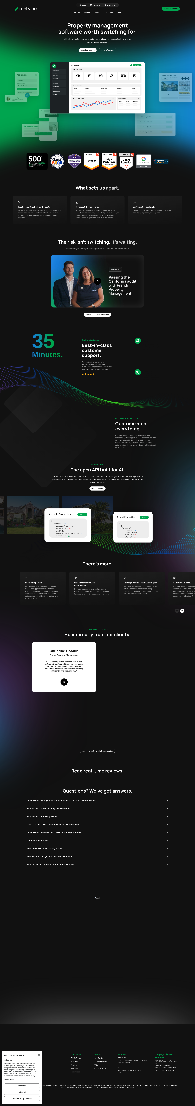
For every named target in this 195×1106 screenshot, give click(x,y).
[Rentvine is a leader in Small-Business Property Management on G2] (109, 161)
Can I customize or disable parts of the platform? (53, 893)
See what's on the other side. (97, 314)
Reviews (97, 12)
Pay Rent (96, 5)
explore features (107, 50)
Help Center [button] (111, 5)
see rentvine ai (97, 515)
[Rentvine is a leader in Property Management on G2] (91, 161)
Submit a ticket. (157, 977)
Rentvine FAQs (97, 943)
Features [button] (76, 12)
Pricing (87, 12)
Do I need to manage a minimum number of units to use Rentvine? (61, 869)
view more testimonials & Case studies (97, 778)
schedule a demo (88, 50)
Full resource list (97, 1076)
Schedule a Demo (171, 8)
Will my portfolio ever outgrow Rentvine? (49, 877)
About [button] (119, 12)
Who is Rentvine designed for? (43, 885)
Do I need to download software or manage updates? (55, 901)
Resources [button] (109, 12)
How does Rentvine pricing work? (44, 917)
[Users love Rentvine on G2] (126, 161)
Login (84, 5)
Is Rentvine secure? (37, 909)
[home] (26, 8)
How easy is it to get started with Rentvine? (50, 925)
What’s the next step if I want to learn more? (50, 933)
